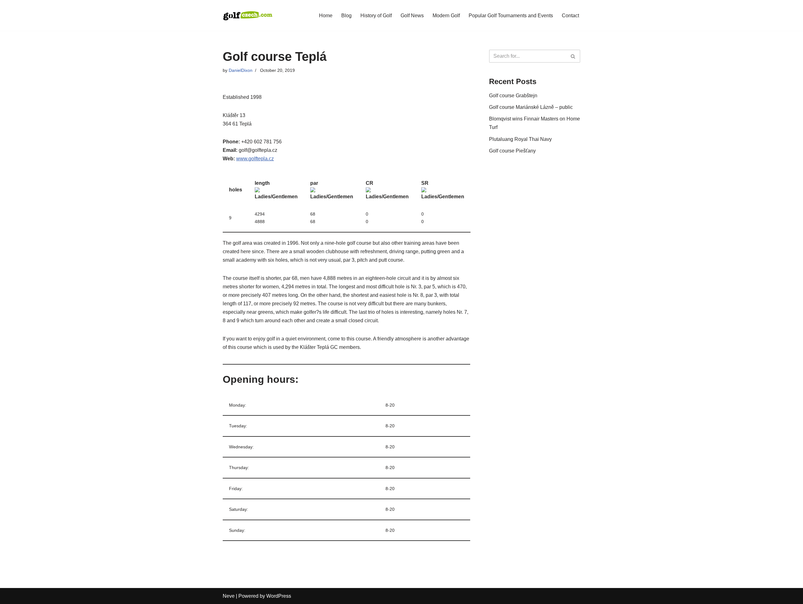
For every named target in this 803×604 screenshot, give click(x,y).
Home (325, 15)
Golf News (412, 15)
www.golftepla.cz (255, 158)
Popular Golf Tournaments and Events (511, 15)
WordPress (278, 596)
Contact (570, 15)
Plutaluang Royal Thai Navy (520, 139)
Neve (229, 596)
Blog (346, 15)
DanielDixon (241, 70)
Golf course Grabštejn (513, 95)
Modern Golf (446, 15)
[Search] (573, 56)
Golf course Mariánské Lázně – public (531, 107)
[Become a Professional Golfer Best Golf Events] (248, 15)
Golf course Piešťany (512, 150)
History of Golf (376, 15)
